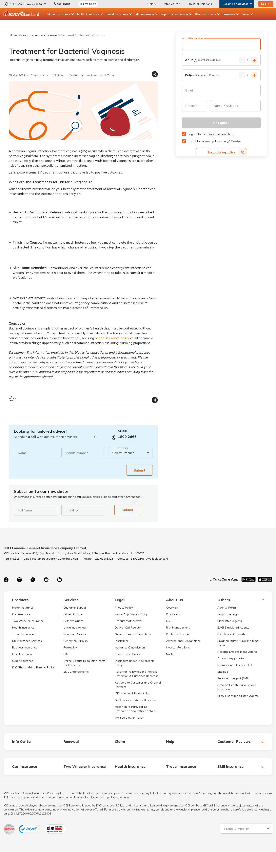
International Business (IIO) (235, 665)
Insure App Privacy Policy (131, 614)
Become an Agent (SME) (233, 678)
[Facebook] (6, 579)
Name (22, 453)
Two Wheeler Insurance (28, 621)
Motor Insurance (58, 14)
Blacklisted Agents (229, 621)
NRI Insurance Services (27, 641)
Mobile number (76, 453)
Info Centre (171, 3)
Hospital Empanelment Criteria (237, 652)
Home (13, 35)
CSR (169, 621)
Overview (172, 607)
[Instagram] (19, 579)
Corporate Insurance (173, 14)
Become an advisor (235, 3)
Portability (70, 647)
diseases (51, 35)
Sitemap (222, 671)
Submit (139, 470)
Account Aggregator (231, 658)
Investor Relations (200, 3)
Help (150, 3)
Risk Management (178, 627)
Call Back (63, 3)
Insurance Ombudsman (130, 647)
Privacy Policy (124, 607)
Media (170, 654)
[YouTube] (46, 579)
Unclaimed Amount (75, 627)
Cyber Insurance (22, 661)
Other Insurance (205, 14)
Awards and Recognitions (183, 641)
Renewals (228, 14)
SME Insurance (144, 14)
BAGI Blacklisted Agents (233, 627)
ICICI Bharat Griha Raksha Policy (33, 667)
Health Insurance (88, 14)
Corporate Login (228, 614)
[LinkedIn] (59, 579)
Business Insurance (24, 647)
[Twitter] (32, 579)
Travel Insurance (116, 14)
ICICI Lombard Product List (132, 693)
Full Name (25, 510)
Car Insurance (21, 614)
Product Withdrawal (128, 621)
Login (265, 3)
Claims (245, 14)
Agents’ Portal (226, 607)
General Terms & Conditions (133, 634)
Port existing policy (221, 152)
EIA (65, 654)
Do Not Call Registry (128, 627)
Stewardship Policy (127, 654)
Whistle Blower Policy (129, 717)
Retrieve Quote (73, 621)
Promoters (173, 614)
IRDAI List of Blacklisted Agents (238, 696)
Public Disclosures (178, 634)
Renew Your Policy (75, 641)
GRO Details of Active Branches (135, 700)
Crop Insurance (22, 654)
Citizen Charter (73, 614)
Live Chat (89, 3)
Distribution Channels (231, 634)
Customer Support (75, 607)
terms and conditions (221, 134)
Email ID (71, 510)
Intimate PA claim (74, 634)
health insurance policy (112, 338)
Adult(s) (203, 60)
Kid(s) (202, 75)
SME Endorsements (76, 671)
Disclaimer (121, 641)
